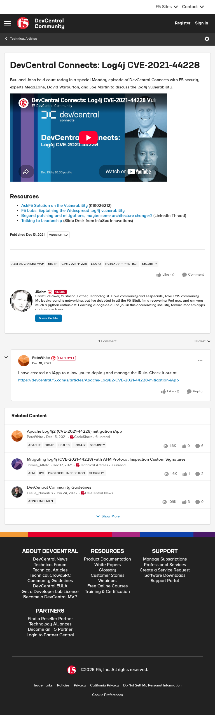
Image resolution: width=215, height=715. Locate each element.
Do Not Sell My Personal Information (152, 685)
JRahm (40, 292)
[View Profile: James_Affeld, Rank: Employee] (17, 464)
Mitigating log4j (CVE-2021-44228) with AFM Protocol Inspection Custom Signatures (106, 459)
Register (182, 22)
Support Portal (165, 580)
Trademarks (43, 685)
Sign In (201, 22)
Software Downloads (164, 575)
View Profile (48, 318)
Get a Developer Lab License (50, 591)
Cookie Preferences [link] (107, 695)
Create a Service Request (165, 570)
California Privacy (104, 685)
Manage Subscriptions (165, 559)
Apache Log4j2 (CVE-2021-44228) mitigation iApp (74, 431)
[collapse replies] (6, 357)
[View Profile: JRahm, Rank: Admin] (21, 301)
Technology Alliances (50, 624)
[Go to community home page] (40, 23)
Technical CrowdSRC (50, 575)
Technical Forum (50, 565)
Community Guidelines (50, 580)
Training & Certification (107, 591)
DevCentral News (50, 559)
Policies (63, 685)
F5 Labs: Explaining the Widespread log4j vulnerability (73, 210)
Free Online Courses (107, 586)
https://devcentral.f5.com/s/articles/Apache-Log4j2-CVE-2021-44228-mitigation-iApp (98, 380)
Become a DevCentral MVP (50, 597)
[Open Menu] (207, 39)
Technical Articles (23, 39)
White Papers (107, 565)
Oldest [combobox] (203, 341)
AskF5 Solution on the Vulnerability (54, 205)
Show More (111, 516)
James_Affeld (38, 465)
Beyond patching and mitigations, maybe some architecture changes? (86, 215)
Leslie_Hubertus (40, 493)
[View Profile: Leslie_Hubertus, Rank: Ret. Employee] (17, 492)
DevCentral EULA (50, 586)
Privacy (80, 685)
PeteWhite (41, 358)
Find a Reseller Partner (50, 619)
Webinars (107, 580)
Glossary (107, 570)
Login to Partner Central (50, 635)
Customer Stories (107, 575)
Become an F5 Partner (50, 629)
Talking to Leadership (41, 220)
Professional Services (165, 565)
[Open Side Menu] (7, 23)
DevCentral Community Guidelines (59, 487)
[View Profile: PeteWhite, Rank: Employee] (23, 360)
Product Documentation (107, 559)
